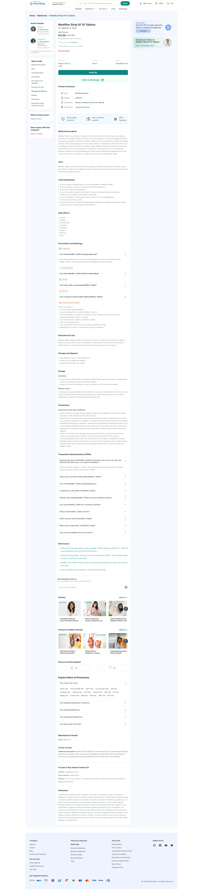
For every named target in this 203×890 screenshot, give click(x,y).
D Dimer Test (74, 695)
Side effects (35, 77)
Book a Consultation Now (144, 45)
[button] (103, 3)
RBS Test (84, 695)
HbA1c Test (64, 689)
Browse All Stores (77, 858)
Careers (32, 848)
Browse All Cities (76, 855)
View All (122, 597)
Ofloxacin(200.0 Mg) (82, 107)
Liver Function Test (101, 689)
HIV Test (116, 692)
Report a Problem (37, 134)
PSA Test (87, 692)
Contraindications (37, 73)
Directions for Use (37, 87)
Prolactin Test (77, 692)
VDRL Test (101, 695)
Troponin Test (97, 692)
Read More (74, 42)
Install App (143, 31)
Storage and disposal (39, 91)
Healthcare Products (37, 866)
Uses (33, 69)
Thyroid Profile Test (77, 689)
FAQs (72, 861)
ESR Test (114, 689)
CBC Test (107, 692)
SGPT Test (89, 689)
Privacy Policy (116, 848)
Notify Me (93, 72)
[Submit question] (126, 587)
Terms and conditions (119, 854)
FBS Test (93, 695)
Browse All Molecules (78, 851)
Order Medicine (35, 863)
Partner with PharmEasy (38, 854)
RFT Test (111, 695)
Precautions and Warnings (37, 82)
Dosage (34, 95)
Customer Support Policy (120, 861)
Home (32, 15)
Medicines (42, 15)
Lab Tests (102, 9)
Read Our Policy (36, 119)
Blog (31, 851)
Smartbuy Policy (117, 867)
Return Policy (116, 864)
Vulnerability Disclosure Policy (122, 851)
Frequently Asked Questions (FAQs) (37, 104)
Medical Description (38, 65)
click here (61, 820)
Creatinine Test (65, 692)
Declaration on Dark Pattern (121, 857)
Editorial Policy (117, 844)
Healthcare (89, 9)
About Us (33, 844)
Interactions (35, 99)
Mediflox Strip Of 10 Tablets (62, 15)
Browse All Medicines (78, 848)
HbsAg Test (64, 695)
